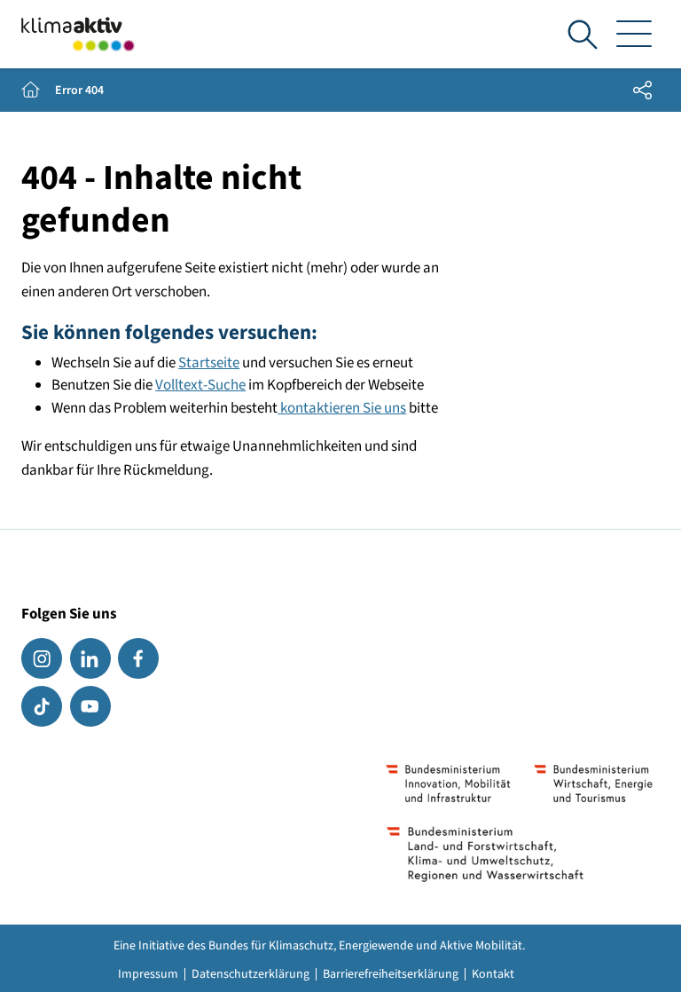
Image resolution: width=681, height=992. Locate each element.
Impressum (148, 974)
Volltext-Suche (200, 385)
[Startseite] (78, 34)
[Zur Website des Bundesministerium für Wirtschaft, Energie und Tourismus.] (593, 783)
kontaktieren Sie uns (342, 408)
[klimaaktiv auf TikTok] (41, 706)
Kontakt (493, 974)
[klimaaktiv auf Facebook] (138, 658)
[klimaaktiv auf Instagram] (41, 658)
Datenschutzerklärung (250, 974)
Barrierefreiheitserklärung (390, 974)
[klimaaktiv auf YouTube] (90, 706)
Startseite (208, 363)
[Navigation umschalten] (634, 34)
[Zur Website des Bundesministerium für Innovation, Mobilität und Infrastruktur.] (449, 783)
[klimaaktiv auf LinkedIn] (90, 658)
